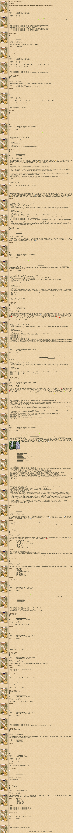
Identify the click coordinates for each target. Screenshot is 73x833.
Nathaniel (20, 545)
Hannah (47, 641)
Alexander (24, 566)
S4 (11, 296)
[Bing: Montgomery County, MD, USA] (70, 260)
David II (19, 12)
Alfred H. (20, 454)
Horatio (19, 646)
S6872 (12, 499)
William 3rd (45, 260)
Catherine (19, 437)
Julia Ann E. (31, 316)
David (20, 67)
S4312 (12, 278)
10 (68, 196)
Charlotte (21, 600)
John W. (48, 390)
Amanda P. (20, 457)
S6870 (12, 482)
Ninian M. (20, 800)
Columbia (20, 799)
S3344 (12, 216)
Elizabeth (19, 127)
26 (71, 440)
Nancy (49, 433)
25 (41, 440)
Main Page (10, 5)
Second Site (39, 831)
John (19, 547)
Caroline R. (20, 802)
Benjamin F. (20, 459)
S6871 (12, 492)
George (12, 19)
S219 (12, 294)
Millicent (34, 44)
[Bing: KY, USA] (12, 239)
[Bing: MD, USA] (28, 260)
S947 (12, 178)
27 (49, 441)
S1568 (12, 289)
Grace (32, 663)
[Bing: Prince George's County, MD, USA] (43, 18)
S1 (11, 107)
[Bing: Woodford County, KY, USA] (55, 160)
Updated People (32, 5)
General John (61, 433)
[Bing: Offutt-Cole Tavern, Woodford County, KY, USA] (33, 193)
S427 (12, 470)
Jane (36, 117)
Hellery (30, 162)
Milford (34, 160)
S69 (12, 473)
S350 (12, 279)
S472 (12, 552)
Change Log (41, 5)
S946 (12, 336)
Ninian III (20, 790)
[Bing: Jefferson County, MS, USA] (62, 265)
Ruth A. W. (20, 803)
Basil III (20, 117)
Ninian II (28, 596)
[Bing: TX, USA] (35, 195)
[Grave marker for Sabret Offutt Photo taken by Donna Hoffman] (14, 448)
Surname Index (15, 5)
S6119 (12, 402)
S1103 (12, 471)
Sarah (18, 13)
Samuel (20, 602)
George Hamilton (20, 126)
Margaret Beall (21, 588)
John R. (20, 461)
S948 (12, 416)
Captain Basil (24, 100)
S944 (12, 337)
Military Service (26, 5)
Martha (33, 83)
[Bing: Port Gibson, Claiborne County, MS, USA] (42, 266)
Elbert (48, 821)
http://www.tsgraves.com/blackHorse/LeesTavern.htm (31, 204)
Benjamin (56, 795)
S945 (12, 335)
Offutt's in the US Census (48, 5)
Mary (36, 596)
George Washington (22, 453)
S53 (12, 610)
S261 (12, 277)
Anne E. (20, 456)
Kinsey (32, 641)
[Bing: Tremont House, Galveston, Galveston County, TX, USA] (67, 196)
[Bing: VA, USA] (34, 192)
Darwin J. (20, 460)
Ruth (19, 544)
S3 (11, 26)
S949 (12, 137)
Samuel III (20, 587)
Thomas (44, 64)
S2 (11, 25)
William (19, 541)
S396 (12, 474)
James (19, 543)
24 (40, 440)
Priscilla (21, 736)
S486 (12, 204)
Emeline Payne (21, 458)
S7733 (12, 221)
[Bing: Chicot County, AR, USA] (70, 440)
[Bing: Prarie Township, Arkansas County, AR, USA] (23, 268)
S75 (12, 608)
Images (37, 5)
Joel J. (19, 455)
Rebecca (16, 596)
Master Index (21, 5)
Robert (40, 641)
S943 (12, 177)
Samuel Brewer (21, 618)
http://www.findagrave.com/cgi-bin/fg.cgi (26, 471)
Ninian (19, 542)
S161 (12, 486)
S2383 (12, 491)
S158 (12, 27)
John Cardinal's (35, 831)
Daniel (14, 315)
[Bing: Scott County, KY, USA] (50, 438)
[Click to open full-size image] (19, 440)
